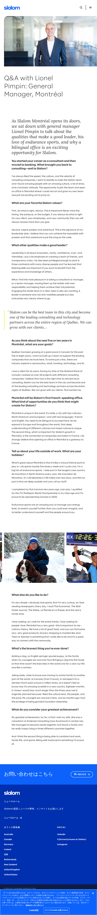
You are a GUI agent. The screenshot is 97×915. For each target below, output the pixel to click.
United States (10, 875)
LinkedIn (61, 834)
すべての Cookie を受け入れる (56, 910)
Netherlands (10, 860)
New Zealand (10, 865)
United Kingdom (12, 870)
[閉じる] (93, 893)
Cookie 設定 (34, 910)
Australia (8, 834)
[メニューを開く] (90, 7)
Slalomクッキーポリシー (35, 905)
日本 (6, 855)
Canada (8, 839)
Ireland (7, 849)
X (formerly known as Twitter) (71, 839)
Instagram (62, 844)
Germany (8, 844)
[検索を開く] (81, 7)
